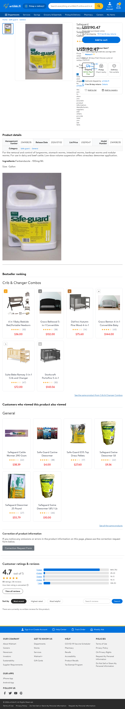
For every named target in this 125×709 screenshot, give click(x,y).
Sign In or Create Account (36, 629)
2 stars (39, 580)
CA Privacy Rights (103, 652)
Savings (37, 14)
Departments (13, 14)
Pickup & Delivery (72, 14)
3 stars (39, 576)
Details (105, 84)
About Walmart (9, 643)
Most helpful (55, 601)
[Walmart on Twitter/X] (10, 693)
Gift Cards (38, 660)
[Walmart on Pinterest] (21, 693)
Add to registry (111, 90)
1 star (40, 583)
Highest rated (37, 601)
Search (117, 601)
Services (26, 14)
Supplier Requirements (13, 664)
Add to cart (101, 39)
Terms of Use (101, 643)
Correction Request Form (18, 548)
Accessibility (70, 656)
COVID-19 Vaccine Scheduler (77, 643)
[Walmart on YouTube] (15, 693)
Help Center (61, 629)
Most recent (19, 601)
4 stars (39, 573)
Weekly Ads (99, 629)
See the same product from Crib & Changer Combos (99, 395)
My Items (111, 14)
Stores (36, 647)
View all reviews (12, 591)
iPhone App (8, 678)
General (23, 19)
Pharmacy (88, 14)
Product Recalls (71, 660)
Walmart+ (38, 656)
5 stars (39, 570)
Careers (99, 14)
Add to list (92, 90)
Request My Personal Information (105, 657)
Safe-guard (13, 19)
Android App (8, 682)
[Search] (99, 6)
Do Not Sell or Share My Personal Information (106, 664)
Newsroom (7, 652)
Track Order (80, 629)
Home (4, 19)
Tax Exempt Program (74, 664)
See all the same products (111, 525)
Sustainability (8, 660)
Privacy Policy (102, 647)
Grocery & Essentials (52, 14)
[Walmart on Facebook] (4, 693)
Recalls (68, 652)
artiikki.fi (105, 81)
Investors (7, 656)
